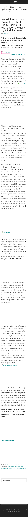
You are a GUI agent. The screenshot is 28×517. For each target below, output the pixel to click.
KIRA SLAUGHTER (18, 55)
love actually (9, 468)
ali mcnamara (11, 466)
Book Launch (10, 465)
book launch (17, 466)
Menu (15, 2)
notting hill (15, 468)
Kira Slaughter (17, 465)
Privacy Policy (17, 511)
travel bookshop (22, 468)
